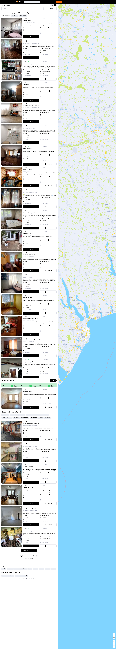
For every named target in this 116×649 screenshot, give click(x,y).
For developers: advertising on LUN (23, 640)
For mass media (41, 635)
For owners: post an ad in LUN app (23, 646)
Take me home (58, 324)
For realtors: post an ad (20, 643)
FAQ (17, 638)
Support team (40, 638)
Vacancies (18, 635)
